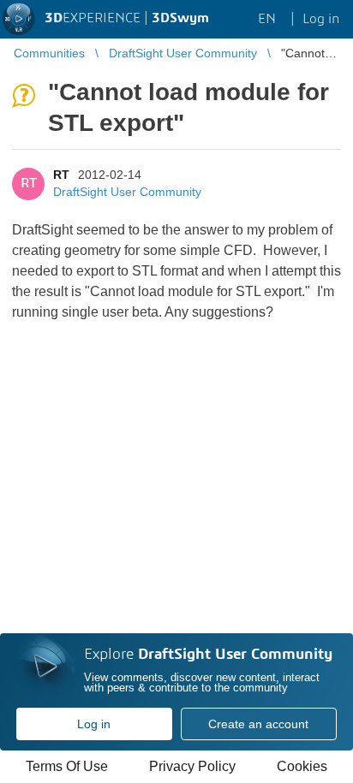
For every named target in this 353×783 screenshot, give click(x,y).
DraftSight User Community (127, 192)
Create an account (258, 724)
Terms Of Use (67, 766)
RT (61, 174)
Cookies (302, 766)
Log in (94, 724)
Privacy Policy (192, 766)
